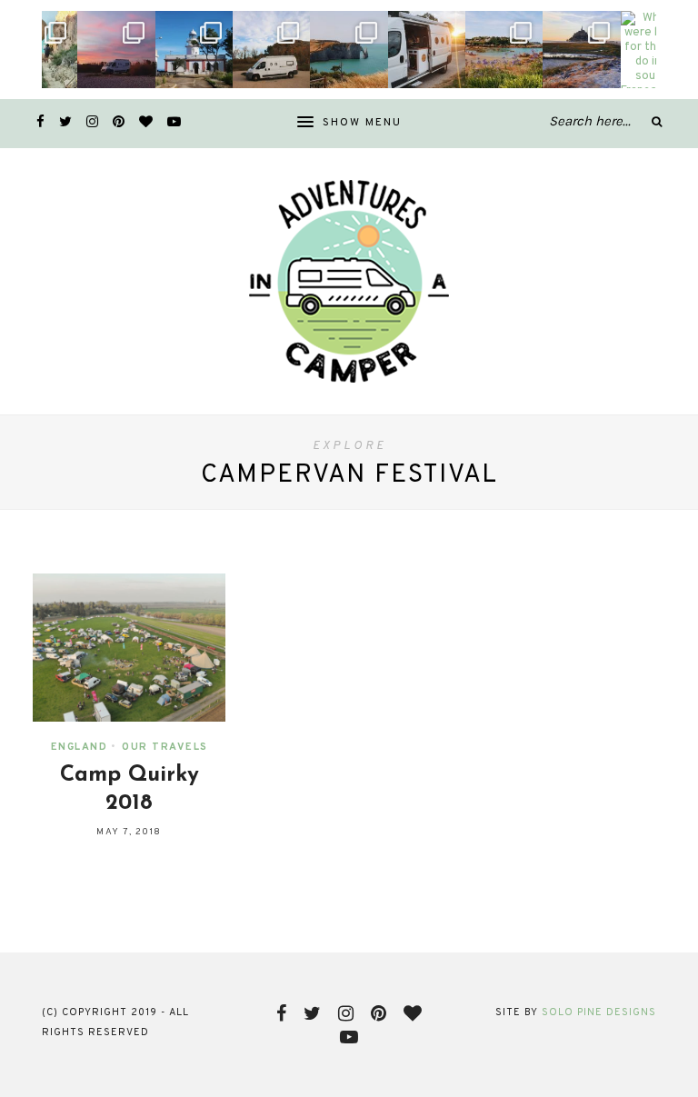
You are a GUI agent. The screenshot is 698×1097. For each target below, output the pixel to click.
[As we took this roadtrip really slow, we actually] (116, 49)
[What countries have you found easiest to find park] (426, 49)
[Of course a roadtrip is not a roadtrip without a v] (194, 49)
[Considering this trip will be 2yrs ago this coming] (271, 49)
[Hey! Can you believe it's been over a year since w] (581, 49)
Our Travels (165, 747)
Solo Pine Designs (599, 1012)
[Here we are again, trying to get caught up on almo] (348, 49)
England (79, 747)
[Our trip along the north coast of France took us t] (504, 49)
